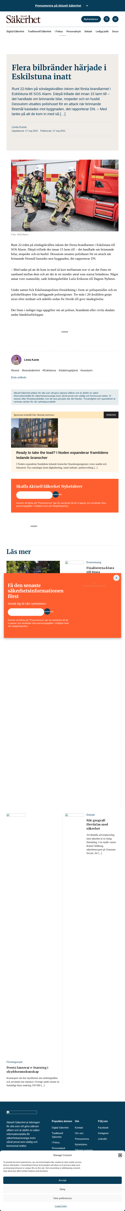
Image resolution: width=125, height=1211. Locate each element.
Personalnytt (73, 31)
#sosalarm (86, 370)
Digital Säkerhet (15, 31)
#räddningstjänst (68, 370)
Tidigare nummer (84, 1150)
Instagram (103, 1133)
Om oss (79, 1133)
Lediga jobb (102, 31)
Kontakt (79, 1127)
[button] (120, 1155)
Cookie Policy (61, 1206)
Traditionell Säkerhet (39, 31)
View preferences (62, 1198)
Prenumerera (82, 1138)
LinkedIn (102, 1138)
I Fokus (59, 31)
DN (93, 258)
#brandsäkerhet (31, 370)
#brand (15, 370)
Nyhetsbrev (91, 19)
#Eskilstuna (49, 370)
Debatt (88, 31)
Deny (62, 1189)
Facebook (103, 1127)
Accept (62, 1180)
